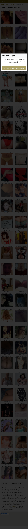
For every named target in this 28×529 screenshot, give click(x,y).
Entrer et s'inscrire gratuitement (14, 68)
